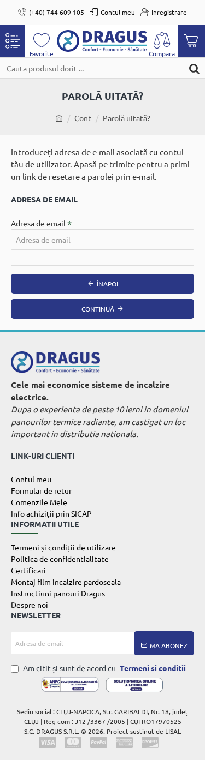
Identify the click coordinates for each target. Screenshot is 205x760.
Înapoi (107, 283)
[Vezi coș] (191, 41)
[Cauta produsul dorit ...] (194, 68)
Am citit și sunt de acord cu (103, 668)
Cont (82, 118)
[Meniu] (12, 41)
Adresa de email (38, 223)
